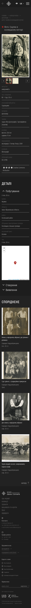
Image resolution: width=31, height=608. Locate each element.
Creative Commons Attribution (14, 169)
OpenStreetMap (16, 279)
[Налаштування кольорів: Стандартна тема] (17, 3)
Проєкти (5, 504)
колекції (5, 501)
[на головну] (15, 493)
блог (3, 510)
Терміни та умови (18, 603)
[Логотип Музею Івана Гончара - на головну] (8, 3)
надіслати (24, 586)
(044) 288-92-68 (7, 525)
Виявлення (11, 289)
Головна (4, 15)
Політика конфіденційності (7, 603)
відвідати (5, 513)
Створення (11, 285)
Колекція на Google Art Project (11, 575)
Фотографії (5, 18)
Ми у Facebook (7, 563)
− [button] (4, 251)
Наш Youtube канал (8, 569)
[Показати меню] (27, 3)
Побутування (12, 191)
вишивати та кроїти (9, 507)
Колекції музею (14, 15)
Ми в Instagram (7, 566)
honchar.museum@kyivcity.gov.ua (13, 527)
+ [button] (4, 248)
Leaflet (9, 279)
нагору (24, 483)
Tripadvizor (6, 572)
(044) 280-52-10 (15, 525)
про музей (6, 498)
